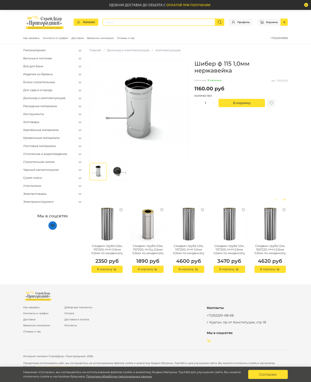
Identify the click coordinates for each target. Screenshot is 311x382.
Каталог (89, 22)
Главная (95, 50)
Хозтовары (31, 122)
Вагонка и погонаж (37, 58)
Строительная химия (39, 162)
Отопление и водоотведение (45, 154)
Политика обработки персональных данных (119, 376)
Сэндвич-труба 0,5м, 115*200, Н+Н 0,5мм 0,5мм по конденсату (107, 249)
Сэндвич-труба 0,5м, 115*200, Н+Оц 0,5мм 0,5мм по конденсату (147, 249)
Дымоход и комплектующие (128, 50)
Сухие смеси (32, 178)
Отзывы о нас (126, 38)
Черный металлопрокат (41, 170)
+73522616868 (279, 38)
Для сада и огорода (37, 90)
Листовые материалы (39, 146)
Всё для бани (33, 66)
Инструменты (33, 114)
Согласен (268, 374)
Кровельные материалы (41, 138)
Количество (203, 96)
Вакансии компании (100, 38)
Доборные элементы (78, 307)
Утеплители (32, 186)
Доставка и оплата (76, 319)
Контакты (70, 325)
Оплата (69, 313)
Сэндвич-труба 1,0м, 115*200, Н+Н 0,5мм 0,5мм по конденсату (229, 249)
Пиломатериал (34, 50)
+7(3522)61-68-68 (220, 315)
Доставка (77, 38)
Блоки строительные (39, 82)
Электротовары (35, 194)
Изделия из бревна (38, 74)
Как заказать (31, 38)
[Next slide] (183, 110)
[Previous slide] (95, 110)
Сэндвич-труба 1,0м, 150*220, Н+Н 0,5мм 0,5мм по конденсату (270, 249)
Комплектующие (168, 50)
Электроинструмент (38, 201)
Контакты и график (55, 38)
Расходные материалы (40, 106)
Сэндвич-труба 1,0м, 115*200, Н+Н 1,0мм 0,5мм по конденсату (188, 249)
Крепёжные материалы (41, 130)
